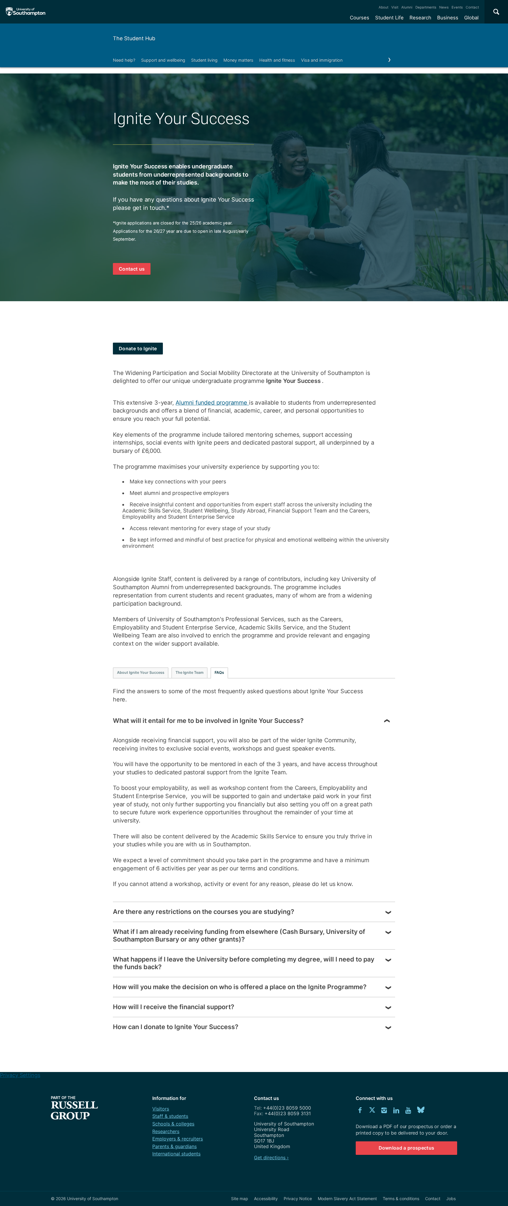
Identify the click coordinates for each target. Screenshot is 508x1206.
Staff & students (170, 1116)
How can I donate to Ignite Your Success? (175, 1027)
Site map (239, 1198)
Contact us (132, 269)
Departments (425, 7)
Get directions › (271, 1157)
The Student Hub (134, 38)
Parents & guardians (174, 1146)
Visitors (160, 1109)
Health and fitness (277, 60)
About (383, 7)
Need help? (124, 60)
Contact (472, 7)
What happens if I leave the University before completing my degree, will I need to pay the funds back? (243, 963)
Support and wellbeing (163, 60)
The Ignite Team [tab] (189, 672)
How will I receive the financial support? (173, 1007)
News (444, 7)
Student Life (389, 18)
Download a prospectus (407, 1148)
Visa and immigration (321, 60)
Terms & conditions (401, 1198)
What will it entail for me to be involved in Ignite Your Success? (208, 720)
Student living (204, 60)
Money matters (238, 60)
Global (471, 18)
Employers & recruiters (177, 1139)
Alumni (406, 7)
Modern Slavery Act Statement (347, 1198)
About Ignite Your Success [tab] (140, 672)
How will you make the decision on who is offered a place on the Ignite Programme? (240, 987)
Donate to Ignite (138, 348)
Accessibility (266, 1198)
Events (457, 7)
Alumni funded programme (212, 402)
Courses (359, 18)
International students (176, 1154)
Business (447, 18)
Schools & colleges (173, 1124)
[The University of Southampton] (25, 12)
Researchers (165, 1131)
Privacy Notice (298, 1198)
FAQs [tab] (219, 672)
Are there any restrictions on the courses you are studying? (203, 911)
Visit (394, 7)
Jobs (451, 1198)
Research (420, 18)
